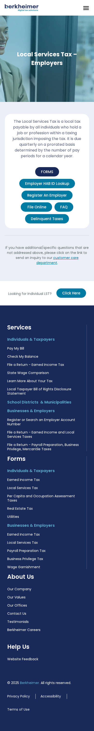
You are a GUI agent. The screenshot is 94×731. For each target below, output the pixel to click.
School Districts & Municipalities (39, 402)
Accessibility (50, 696)
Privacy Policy (18, 696)
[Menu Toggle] (86, 8)
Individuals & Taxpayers (31, 339)
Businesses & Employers (31, 411)
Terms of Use (18, 709)
